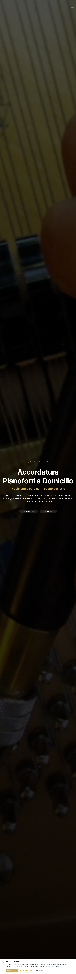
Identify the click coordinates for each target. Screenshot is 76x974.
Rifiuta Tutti (39, 970)
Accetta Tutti (11, 970)
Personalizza (27, 970)
